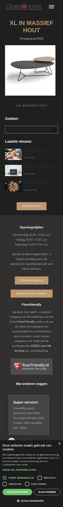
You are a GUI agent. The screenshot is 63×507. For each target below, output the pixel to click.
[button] (31, 470)
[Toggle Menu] (51, 6)
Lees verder (22, 464)
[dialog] (31, 473)
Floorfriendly (26, 321)
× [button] (59, 443)
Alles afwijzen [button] (47, 492)
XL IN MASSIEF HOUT (32, 105)
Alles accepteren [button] (17, 492)
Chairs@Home (23, 7)
